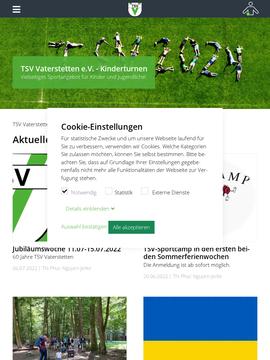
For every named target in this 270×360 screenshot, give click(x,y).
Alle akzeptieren (131, 227)
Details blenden (87, 208)
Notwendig (84, 192)
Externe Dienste (170, 192)
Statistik (124, 192)
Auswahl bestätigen (84, 226)
